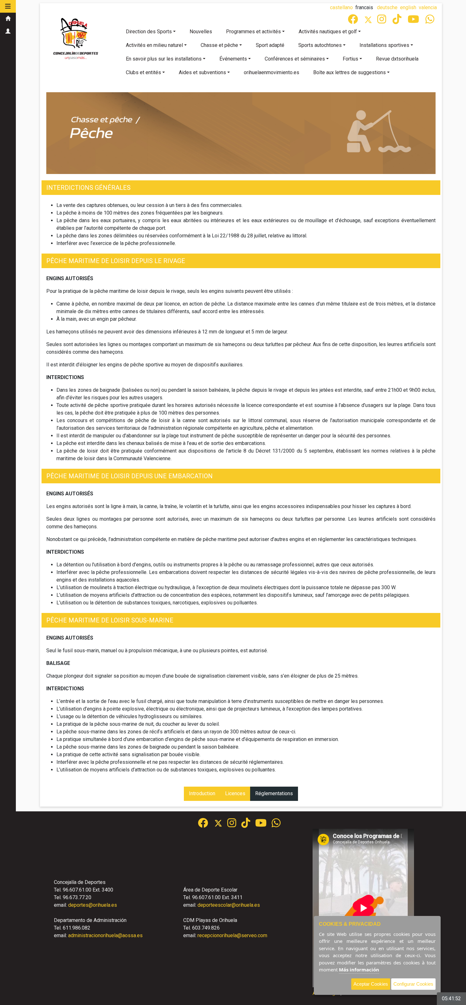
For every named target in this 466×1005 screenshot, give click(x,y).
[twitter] (220, 825)
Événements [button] (233, 59)
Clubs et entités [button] (143, 72)
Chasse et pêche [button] (219, 45)
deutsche (387, 7)
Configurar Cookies (413, 984)
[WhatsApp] (430, 21)
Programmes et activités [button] (253, 32)
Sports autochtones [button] (320, 45)
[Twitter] (370, 21)
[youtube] (414, 21)
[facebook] (353, 21)
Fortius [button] (350, 59)
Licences (235, 793)
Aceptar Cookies (370, 984)
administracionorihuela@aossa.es (105, 935)
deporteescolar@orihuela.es (228, 905)
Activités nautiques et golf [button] (328, 32)
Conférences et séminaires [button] (295, 59)
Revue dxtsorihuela (397, 59)
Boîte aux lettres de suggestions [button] (349, 72)
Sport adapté (270, 45)
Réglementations (274, 793)
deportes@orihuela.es (92, 905)
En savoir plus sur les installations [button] (164, 59)
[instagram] (382, 21)
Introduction (202, 793)
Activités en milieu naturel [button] (154, 45)
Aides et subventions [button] (202, 72)
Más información (359, 969)
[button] (8, 6)
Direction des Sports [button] (149, 32)
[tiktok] (397, 21)
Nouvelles (201, 32)
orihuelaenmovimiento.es (271, 72)
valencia (428, 7)
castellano (341, 7)
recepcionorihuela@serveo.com (232, 935)
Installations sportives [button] (384, 45)
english (408, 7)
